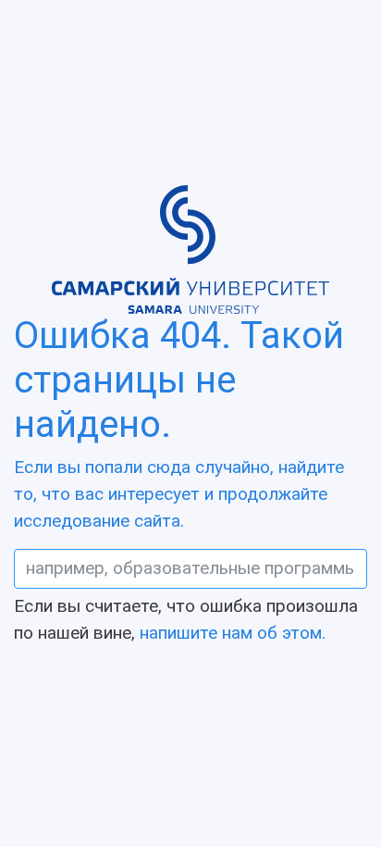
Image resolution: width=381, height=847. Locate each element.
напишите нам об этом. (233, 632)
